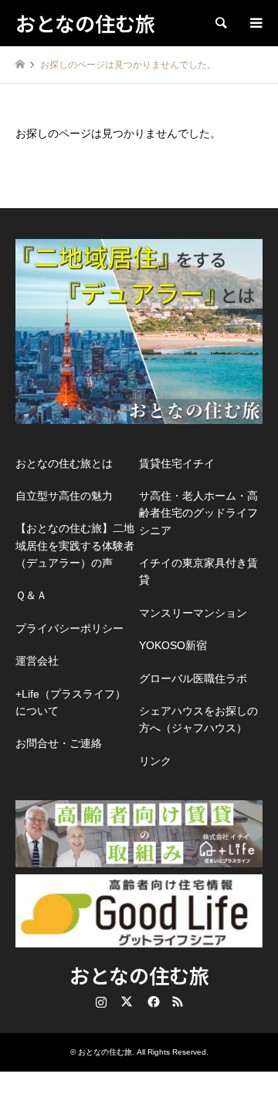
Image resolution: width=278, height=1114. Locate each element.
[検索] (220, 23)
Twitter (126, 1001)
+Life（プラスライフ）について (70, 702)
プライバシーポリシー (69, 628)
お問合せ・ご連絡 (58, 743)
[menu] (255, 23)
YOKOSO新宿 (173, 645)
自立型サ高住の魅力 (64, 496)
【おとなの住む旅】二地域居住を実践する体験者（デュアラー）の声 (74, 545)
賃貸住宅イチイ (177, 463)
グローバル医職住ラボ (193, 678)
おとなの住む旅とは (64, 463)
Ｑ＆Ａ (31, 595)
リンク (155, 761)
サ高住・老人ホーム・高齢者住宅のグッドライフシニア (198, 513)
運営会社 (37, 661)
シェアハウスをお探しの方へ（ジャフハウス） (198, 719)
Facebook (152, 1001)
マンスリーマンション (193, 613)
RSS (177, 1001)
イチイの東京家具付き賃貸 (198, 571)
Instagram (101, 1001)
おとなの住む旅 (139, 975)
